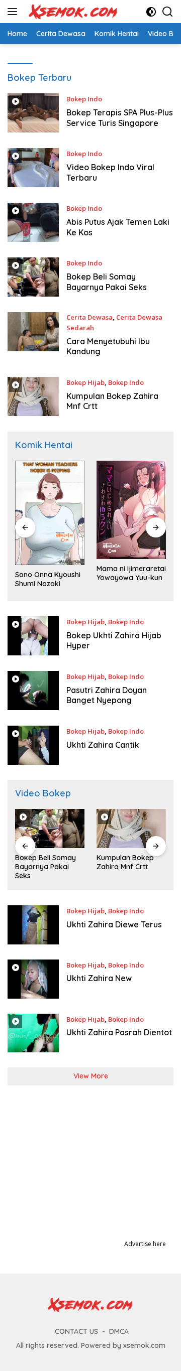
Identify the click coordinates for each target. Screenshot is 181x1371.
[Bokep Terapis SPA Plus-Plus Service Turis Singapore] (33, 113)
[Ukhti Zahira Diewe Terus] (33, 924)
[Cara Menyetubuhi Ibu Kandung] (33, 337)
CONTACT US (76, 1331)
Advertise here (145, 1244)
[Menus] (14, 11)
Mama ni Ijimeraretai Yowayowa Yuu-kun (131, 573)
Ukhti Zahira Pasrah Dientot (119, 1032)
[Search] (167, 12)
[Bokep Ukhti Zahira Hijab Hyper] (33, 636)
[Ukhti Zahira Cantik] (33, 745)
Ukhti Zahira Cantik (102, 745)
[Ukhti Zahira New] (33, 979)
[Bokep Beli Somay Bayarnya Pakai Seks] (33, 277)
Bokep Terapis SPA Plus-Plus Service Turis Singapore (119, 117)
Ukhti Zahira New (99, 978)
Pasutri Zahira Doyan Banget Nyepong (106, 695)
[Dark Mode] (151, 12)
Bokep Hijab (85, 382)
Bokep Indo (84, 98)
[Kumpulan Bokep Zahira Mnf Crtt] (33, 397)
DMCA (119, 1331)
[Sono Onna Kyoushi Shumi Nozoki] (49, 513)
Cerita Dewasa (89, 317)
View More (90, 1075)
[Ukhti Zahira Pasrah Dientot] (33, 1033)
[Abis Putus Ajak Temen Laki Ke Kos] (33, 222)
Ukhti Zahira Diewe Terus (114, 924)
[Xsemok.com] (72, 12)
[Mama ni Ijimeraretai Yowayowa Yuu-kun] (131, 510)
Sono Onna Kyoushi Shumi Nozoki (47, 579)
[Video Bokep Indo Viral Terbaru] (33, 168)
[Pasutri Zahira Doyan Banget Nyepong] (33, 691)
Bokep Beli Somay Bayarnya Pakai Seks (106, 281)
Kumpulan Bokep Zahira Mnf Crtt (125, 862)
